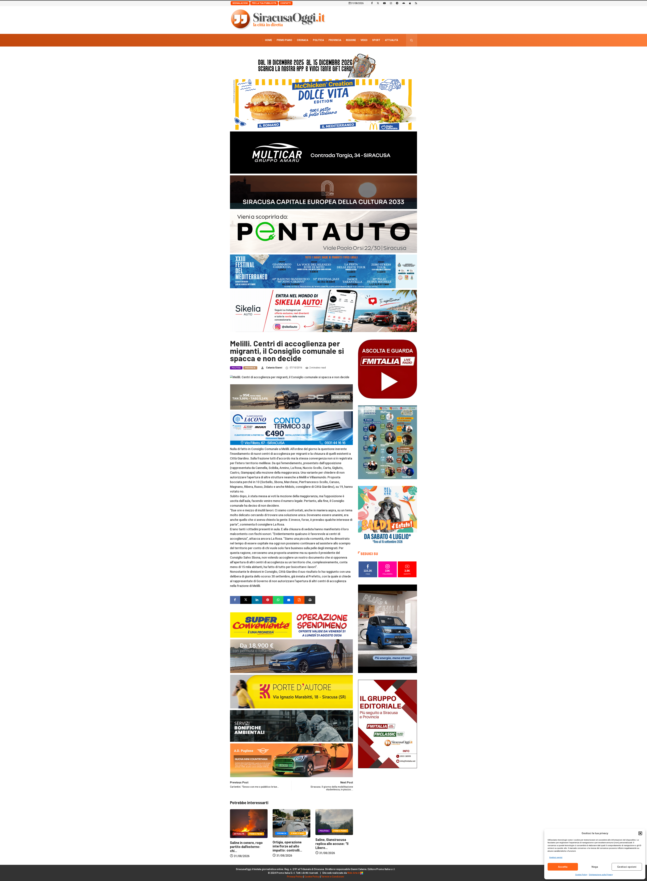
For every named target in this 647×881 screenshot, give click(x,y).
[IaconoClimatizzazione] (291, 427)
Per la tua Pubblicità (264, 3)
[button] (640, 833)
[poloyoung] (291, 656)
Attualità (391, 40)
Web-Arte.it (353, 873)
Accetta (562, 866)
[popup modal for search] (411, 40)
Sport (376, 40)
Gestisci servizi (555, 857)
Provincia (335, 40)
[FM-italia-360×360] (387, 369)
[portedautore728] (291, 691)
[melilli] (387, 442)
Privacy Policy (295, 876)
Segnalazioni (240, 3)
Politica (318, 40)
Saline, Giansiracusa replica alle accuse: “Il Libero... (289, 844)
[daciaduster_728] (291, 396)
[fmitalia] (323, 271)
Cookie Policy (581, 875)
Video (364, 40)
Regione (351, 40)
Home (268, 40)
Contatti (285, 3)
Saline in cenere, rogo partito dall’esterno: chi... (331, 847)
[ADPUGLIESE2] (291, 760)
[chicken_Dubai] (323, 104)
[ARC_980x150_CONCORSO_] (323, 64)
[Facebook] (372, 3)
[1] (387, 723)
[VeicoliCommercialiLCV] (323, 152)
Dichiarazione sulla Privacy (601, 875)
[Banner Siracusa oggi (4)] (323, 231)
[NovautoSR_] (387, 628)
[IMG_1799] (291, 624)
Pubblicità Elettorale (383, 52)
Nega (595, 866)
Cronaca (302, 40)
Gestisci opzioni (626, 866)
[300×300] (387, 515)
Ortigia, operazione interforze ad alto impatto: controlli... (244, 846)
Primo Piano (284, 40)
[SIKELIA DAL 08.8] (323, 310)
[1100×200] (323, 192)
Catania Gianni (274, 367)
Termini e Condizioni (332, 876)
